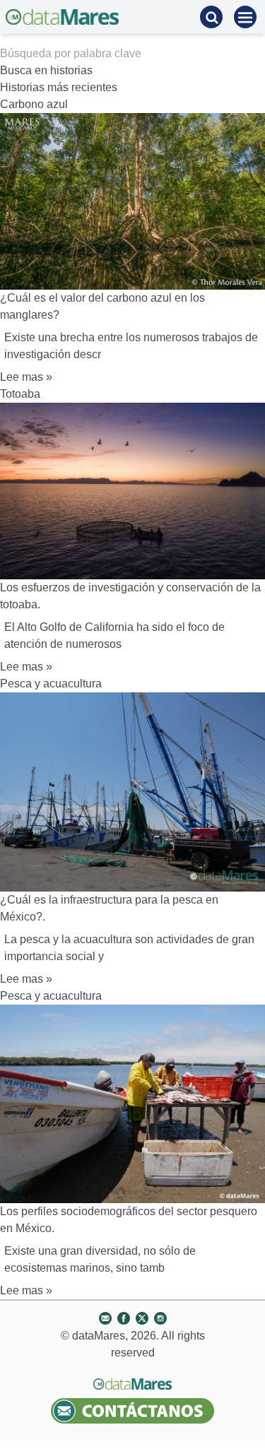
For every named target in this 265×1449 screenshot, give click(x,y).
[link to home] (62, 17)
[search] (211, 17)
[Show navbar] (245, 17)
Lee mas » (26, 377)
